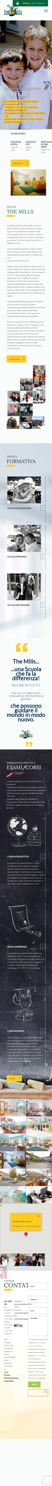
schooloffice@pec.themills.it (25, 1319)
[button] (26, 1234)
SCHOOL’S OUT (31, 143)
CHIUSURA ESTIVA (16, 143)
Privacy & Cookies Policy (38, 1378)
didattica (12, 1079)
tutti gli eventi (18, 163)
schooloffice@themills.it (24, 1313)
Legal (6, 1372)
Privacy (7, 1375)
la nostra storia (14, 359)
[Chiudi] (38, 1216)
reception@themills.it (23, 1304)
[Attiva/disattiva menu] (46, 11)
